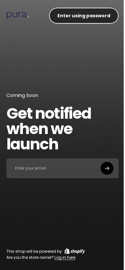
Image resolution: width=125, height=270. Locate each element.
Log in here (64, 257)
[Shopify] (74, 251)
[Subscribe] (107, 168)
